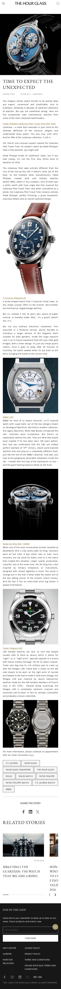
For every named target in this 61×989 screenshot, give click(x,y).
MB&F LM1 (8, 417)
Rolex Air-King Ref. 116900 (16, 544)
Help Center (9, 948)
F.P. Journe (12, 763)
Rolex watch (26, 776)
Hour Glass (30, 763)
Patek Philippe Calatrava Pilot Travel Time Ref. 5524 (29, 123)
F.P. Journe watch (45, 782)
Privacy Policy (32, 953)
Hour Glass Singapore (18, 769)
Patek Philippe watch (17, 782)
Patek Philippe (46, 776)
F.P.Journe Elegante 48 (14, 298)
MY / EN (37, 977)
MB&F (8, 789)
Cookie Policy (32, 948)
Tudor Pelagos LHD (12, 648)
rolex (9, 776)
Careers (7, 953)
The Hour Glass (45, 769)
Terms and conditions (37, 959)
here (31, 755)
